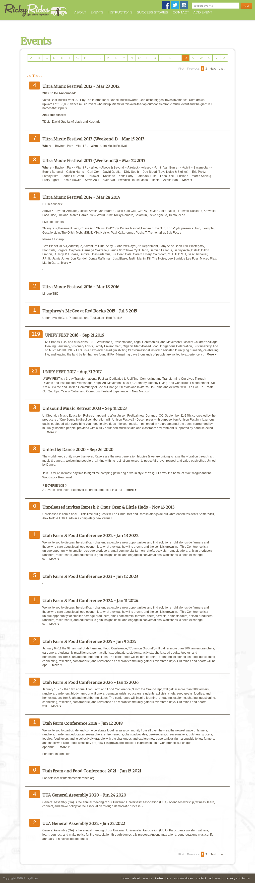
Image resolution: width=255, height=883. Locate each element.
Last (222, 68)
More (186, 180)
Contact (181, 12)
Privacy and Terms (238, 878)
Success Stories (152, 12)
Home (125, 878)
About (80, 12)
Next (213, 68)
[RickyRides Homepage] (35, 17)
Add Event (202, 12)
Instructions (120, 12)
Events (97, 12)
